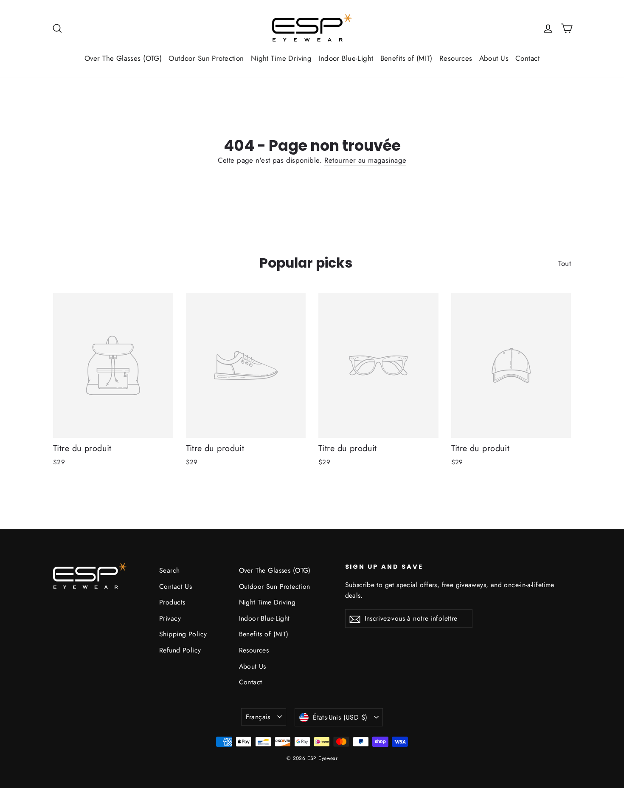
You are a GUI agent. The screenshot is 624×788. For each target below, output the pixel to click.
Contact (527, 58)
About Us (494, 58)
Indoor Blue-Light (345, 58)
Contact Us (175, 586)
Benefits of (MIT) (406, 58)
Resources (455, 58)
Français (258, 717)
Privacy (170, 618)
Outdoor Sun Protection (206, 58)
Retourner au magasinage (365, 160)
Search (169, 570)
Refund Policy (180, 650)
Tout (564, 263)
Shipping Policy (183, 634)
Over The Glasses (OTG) (123, 58)
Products (172, 602)
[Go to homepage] (312, 28)
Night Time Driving (281, 58)
